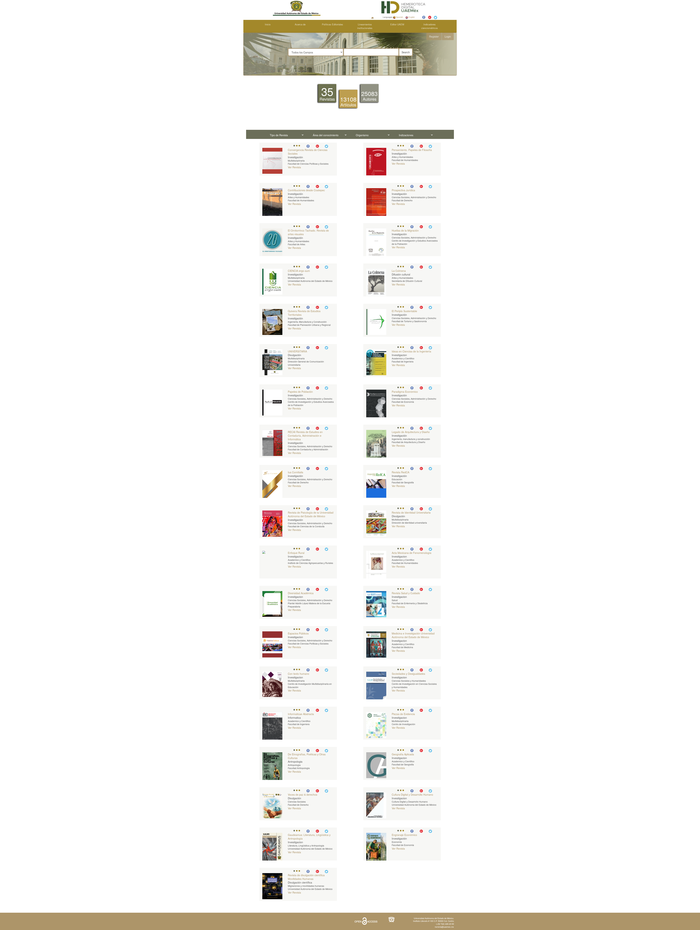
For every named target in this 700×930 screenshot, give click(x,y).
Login (448, 36)
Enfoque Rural (296, 553)
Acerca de (300, 24)
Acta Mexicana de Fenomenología (411, 553)
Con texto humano (298, 673)
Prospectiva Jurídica (403, 190)
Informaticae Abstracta (301, 714)
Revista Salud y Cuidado (406, 593)
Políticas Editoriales (332, 24)
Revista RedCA (400, 472)
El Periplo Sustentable (404, 311)
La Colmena (399, 271)
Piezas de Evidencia (403, 714)
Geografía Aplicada (403, 754)
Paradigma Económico (405, 391)
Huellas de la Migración (405, 230)
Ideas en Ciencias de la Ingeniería (411, 351)
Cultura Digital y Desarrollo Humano (412, 794)
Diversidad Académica (301, 593)
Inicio (268, 24)
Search (406, 52)
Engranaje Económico (404, 835)
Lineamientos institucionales (364, 26)
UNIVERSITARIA (297, 351)
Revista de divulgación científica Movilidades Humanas (306, 877)
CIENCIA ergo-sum (299, 271)
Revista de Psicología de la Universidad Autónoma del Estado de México (310, 514)
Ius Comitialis (295, 472)
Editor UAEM (397, 24)
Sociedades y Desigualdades (408, 673)
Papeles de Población (300, 391)
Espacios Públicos (298, 633)
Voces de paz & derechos (302, 794)
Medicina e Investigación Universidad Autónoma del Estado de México (413, 635)
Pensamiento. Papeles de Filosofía (412, 150)
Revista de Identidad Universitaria (411, 512)
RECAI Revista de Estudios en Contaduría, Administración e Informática (305, 435)
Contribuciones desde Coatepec (306, 190)
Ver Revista (294, 167)
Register (434, 36)
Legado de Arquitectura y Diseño (411, 432)
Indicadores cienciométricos (429, 26)
